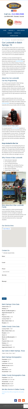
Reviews (9, 33)
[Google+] (14, 11)
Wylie (3, 393)
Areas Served (21, 30)
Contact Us (17, 33)
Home (4, 30)
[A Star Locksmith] (14, 5)
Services (10, 30)
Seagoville (15, 392)
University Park (5, 392)
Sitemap (23, 405)
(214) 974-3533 (19, 61)
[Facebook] (12, 11)
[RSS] (16, 11)
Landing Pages (7, 39)
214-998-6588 (18, 14)
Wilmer (11, 392)
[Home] (2, 39)
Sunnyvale (21, 392)
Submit (4, 298)
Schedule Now (14, 35)
